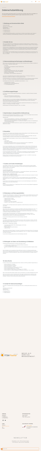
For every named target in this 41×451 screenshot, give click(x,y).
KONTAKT (3, 428)
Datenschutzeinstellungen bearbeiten (8, 16)
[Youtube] (5, 420)
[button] (39, 1)
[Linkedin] (3, 420)
